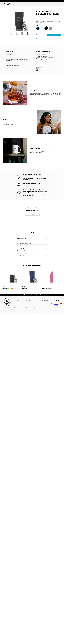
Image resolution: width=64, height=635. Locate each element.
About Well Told (16, 300)
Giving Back (16, 306)
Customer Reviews (17, 301)
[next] (60, 278)
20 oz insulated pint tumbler (32, 276)
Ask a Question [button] (29, 214)
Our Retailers (28, 304)
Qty (36, 34)
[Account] (58, 3)
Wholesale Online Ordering (42, 303)
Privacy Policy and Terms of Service (31, 307)
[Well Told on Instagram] (58, 300)
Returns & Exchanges (29, 301)
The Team (15, 304)
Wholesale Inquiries (41, 301)
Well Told (28, 312)
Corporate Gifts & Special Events (43, 300)
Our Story (15, 303)
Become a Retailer (28, 306)
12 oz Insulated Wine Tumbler (12, 276)
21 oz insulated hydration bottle (52, 276)
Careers (15, 307)
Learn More (39, 294)
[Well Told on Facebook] (54, 300)
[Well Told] (6, 4)
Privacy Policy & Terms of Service (34, 312)
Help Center (28, 303)
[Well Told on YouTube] (56, 300)
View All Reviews (32, 208)
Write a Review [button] (36, 214)
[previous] (5, 21)
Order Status (28, 300)
